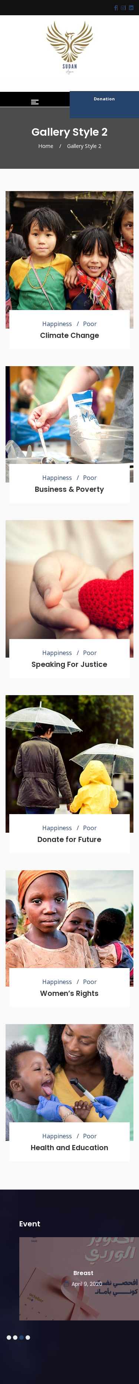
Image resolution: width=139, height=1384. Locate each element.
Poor (90, 324)
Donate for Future (69, 840)
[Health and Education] (69, 1082)
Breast (70, 1273)
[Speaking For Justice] (69, 589)
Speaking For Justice (69, 664)
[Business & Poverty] (69, 424)
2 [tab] (15, 1338)
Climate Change (69, 335)
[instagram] (121, 8)
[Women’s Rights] (69, 928)
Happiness (57, 324)
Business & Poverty (69, 489)
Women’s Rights (69, 993)
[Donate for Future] (69, 764)
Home (45, 145)
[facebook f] (115, 8)
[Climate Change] (69, 260)
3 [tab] (21, 1338)
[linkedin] (129, 8)
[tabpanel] (69, 1260)
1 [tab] (8, 1338)
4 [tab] (27, 1338)
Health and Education (69, 1148)
